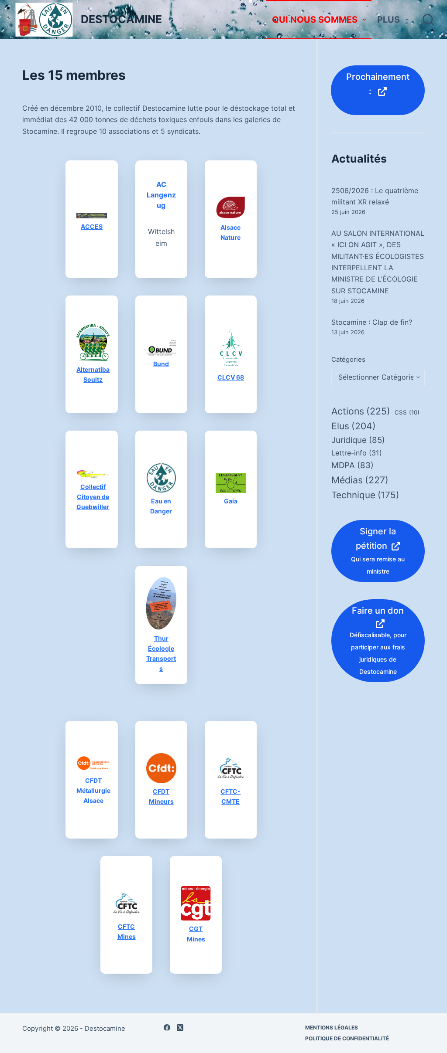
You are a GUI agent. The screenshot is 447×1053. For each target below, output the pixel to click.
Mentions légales (331, 1027)
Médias (360, 480)
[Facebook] (167, 1027)
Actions (360, 411)
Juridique (358, 440)
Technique (365, 494)
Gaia (230, 501)
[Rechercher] (428, 19)
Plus (388, 19)
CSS (407, 412)
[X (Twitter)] (180, 1027)
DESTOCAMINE (121, 19)
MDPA (352, 465)
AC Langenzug (161, 195)
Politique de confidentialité (347, 1038)
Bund (161, 363)
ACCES (92, 226)
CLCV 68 (230, 377)
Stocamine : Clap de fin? (371, 322)
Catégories (348, 359)
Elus (353, 426)
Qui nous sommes (315, 19)
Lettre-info (356, 452)
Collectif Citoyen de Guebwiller (92, 496)
